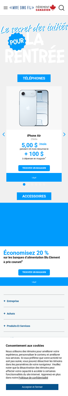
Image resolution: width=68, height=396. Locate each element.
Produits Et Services (18, 325)
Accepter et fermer (32, 386)
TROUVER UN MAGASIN (34, 168)
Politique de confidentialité (33, 377)
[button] (4, 134)
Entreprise (13, 301)
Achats (11, 313)
